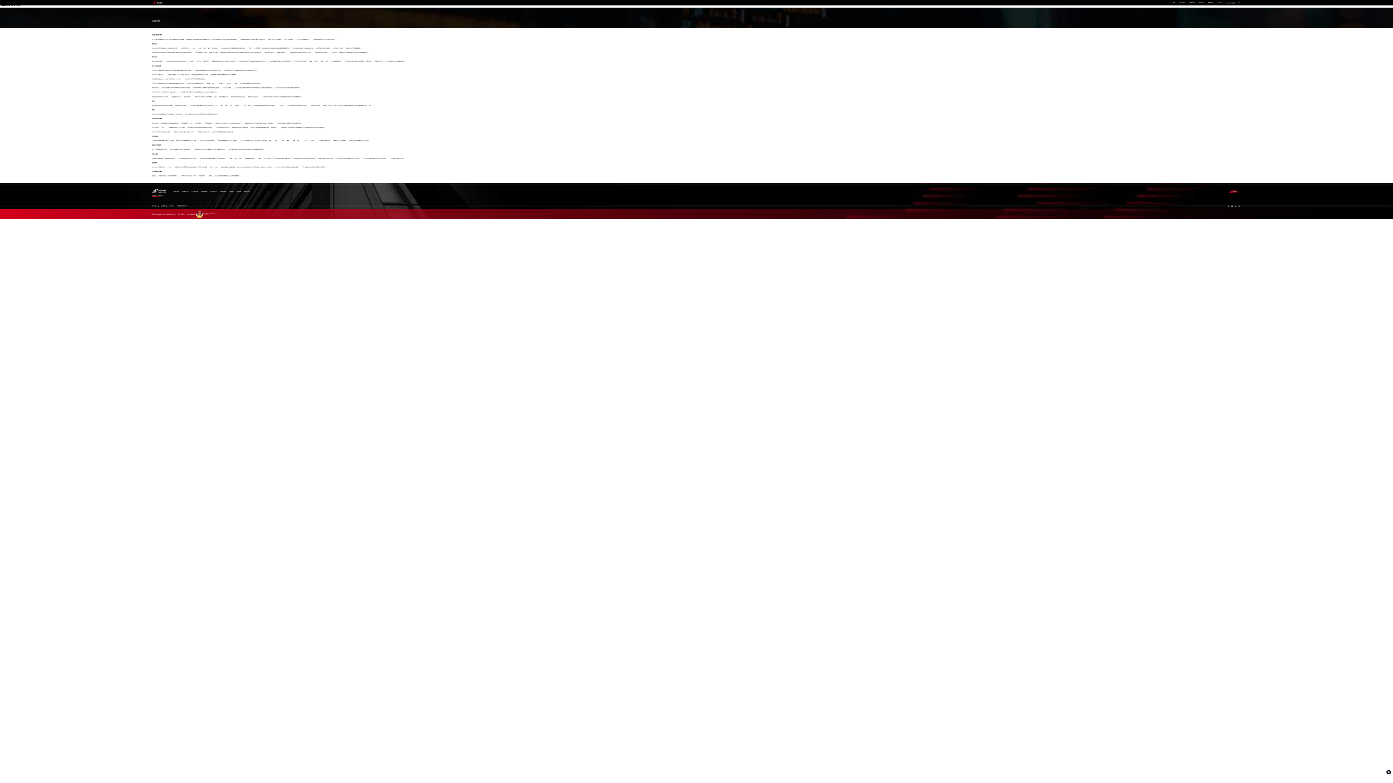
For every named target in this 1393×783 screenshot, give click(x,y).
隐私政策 (163, 206)
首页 (1174, 2)
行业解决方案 (1192, 2)
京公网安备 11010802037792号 (209, 214)
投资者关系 (1210, 2)
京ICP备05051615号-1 (191, 214)
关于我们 (1219, 2)
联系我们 (1235, 191)
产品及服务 (1182, 2)
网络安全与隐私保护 (182, 206)
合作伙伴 (1201, 2)
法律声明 (171, 206)
